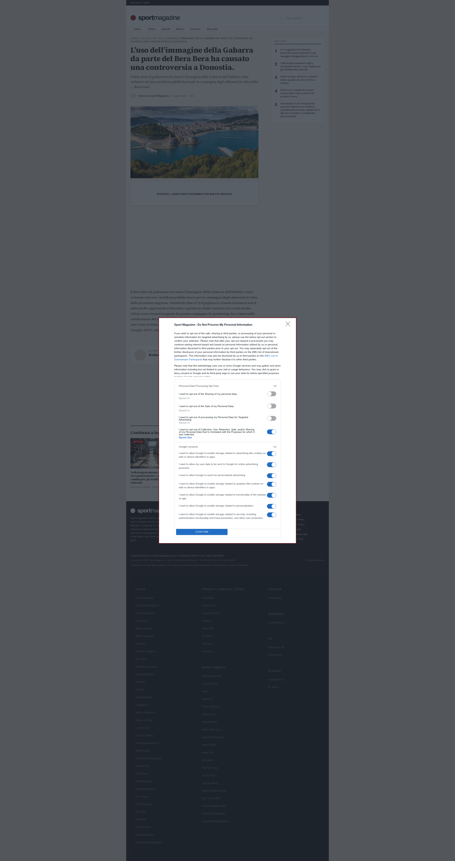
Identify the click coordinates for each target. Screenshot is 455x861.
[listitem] (227, 386)
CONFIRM (201, 532)
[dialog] (227, 430)
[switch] (271, 393)
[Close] (289, 325)
